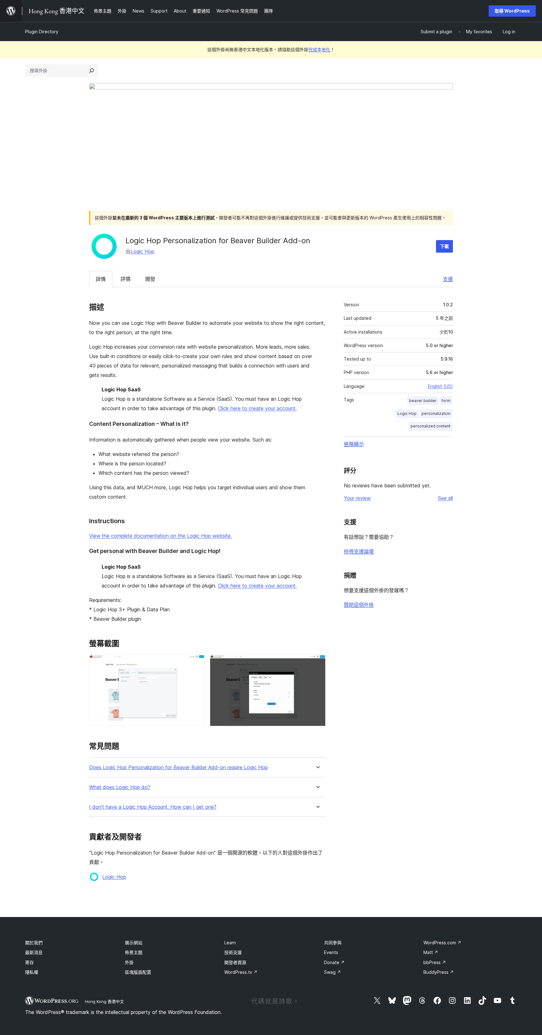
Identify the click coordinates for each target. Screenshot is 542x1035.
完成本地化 (319, 49)
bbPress (434, 962)
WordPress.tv (241, 972)
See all (445, 498)
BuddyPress (438, 972)
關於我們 (34, 942)
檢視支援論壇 (359, 551)
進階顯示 (354, 444)
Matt (430, 952)
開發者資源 (235, 962)
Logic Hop (142, 251)
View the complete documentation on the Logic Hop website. (160, 536)
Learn (230, 942)
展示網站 (133, 942)
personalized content (430, 426)
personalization (436, 413)
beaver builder (423, 400)
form (446, 400)
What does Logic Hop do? (119, 787)
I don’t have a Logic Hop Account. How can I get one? (152, 807)
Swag (332, 972)
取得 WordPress (512, 10)
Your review (357, 498)
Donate (334, 962)
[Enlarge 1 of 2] (196, 663)
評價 (125, 279)
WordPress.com (442, 942)
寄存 (29, 962)
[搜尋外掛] (91, 70)
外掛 (129, 962)
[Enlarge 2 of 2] (317, 663)
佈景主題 (133, 952)
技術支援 (233, 952)
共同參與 (333, 942)
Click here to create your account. (257, 408)
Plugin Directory (41, 31)
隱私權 (31, 972)
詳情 (101, 279)
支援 (448, 279)
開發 (150, 279)
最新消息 (34, 952)
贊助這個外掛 (359, 605)
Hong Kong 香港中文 (104, 1001)
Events (331, 952)
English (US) (440, 386)
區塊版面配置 (138, 972)
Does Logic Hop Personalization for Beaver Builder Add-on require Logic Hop (178, 767)
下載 (444, 246)
